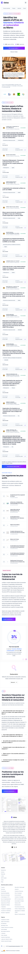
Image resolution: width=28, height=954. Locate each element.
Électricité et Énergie (5, 900)
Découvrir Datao (14, 51)
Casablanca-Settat (5, 919)
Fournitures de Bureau (19, 906)
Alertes (2, 872)
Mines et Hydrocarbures (20, 914)
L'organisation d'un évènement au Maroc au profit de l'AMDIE (13, 188)
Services (19, 8)
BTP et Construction (19, 899)
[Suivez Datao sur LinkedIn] (12, 847)
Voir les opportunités (13, 48)
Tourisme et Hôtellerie (6, 910)
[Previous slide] (23, 659)
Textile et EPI (17, 902)
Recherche (3, 870)
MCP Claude (3, 877)
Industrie (16, 889)
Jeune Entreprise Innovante (14, 946)
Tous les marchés (6, 8)
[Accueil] (5, 2)
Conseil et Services (19, 891)
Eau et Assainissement (6, 899)
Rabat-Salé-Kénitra (5, 921)
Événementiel (18, 904)
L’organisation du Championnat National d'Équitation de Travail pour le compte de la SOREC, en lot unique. (13, 240)
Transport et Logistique (6, 908)
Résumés (3, 874)
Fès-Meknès (3, 923)
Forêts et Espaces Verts (20, 908)
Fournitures (3, 891)
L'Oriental (3, 933)
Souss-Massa (4, 929)
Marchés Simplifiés (5, 893)
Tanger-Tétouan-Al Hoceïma (7, 927)
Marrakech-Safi (4, 925)
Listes (2, 876)
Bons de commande (5, 895)
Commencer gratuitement (9, 791)
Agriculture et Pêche (5, 902)
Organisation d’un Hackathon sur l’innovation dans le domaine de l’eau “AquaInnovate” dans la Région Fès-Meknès (12, 411)
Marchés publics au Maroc (7, 884)
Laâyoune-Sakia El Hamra (6, 939)
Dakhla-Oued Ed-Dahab (6, 941)
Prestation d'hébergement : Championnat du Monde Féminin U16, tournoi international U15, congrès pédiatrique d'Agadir (13, 163)
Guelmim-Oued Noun (5, 937)
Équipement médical (5, 904)
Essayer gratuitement (8, 619)
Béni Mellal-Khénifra (5, 931)
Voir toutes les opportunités (13, 466)
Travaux (13, 8)
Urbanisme (3, 906)
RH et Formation (18, 893)
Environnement (18, 895)
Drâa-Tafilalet (4, 935)
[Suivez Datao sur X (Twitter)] (14, 847)
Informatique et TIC (5, 897)
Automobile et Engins (19, 900)
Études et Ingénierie (5, 912)
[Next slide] (26, 659)
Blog (2, 881)
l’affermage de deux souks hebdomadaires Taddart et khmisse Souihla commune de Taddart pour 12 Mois (13, 268)
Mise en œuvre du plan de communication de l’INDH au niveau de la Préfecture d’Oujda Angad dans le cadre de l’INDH (13, 214)
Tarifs (2, 879)
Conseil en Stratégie (19, 897)
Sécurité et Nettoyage (19, 887)
